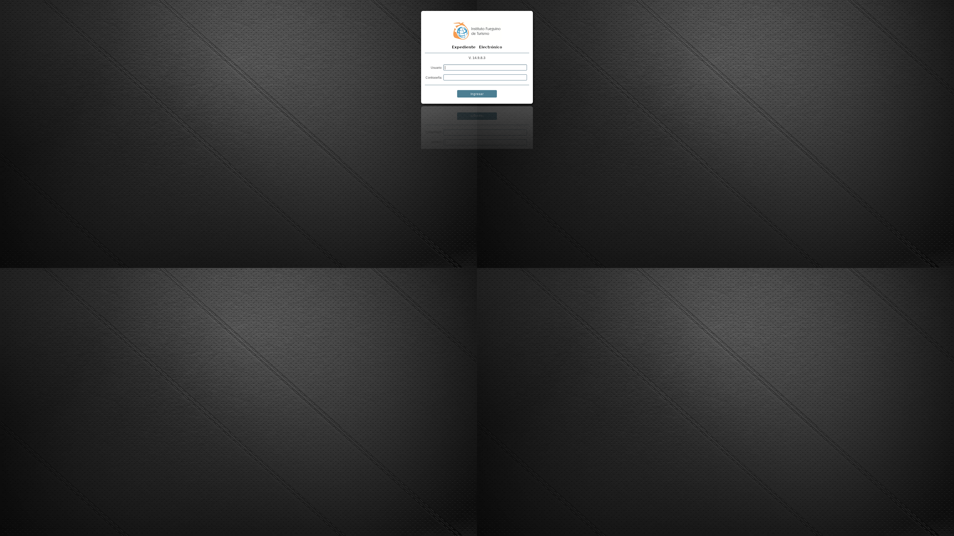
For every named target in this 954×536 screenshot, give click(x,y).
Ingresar (477, 94)
